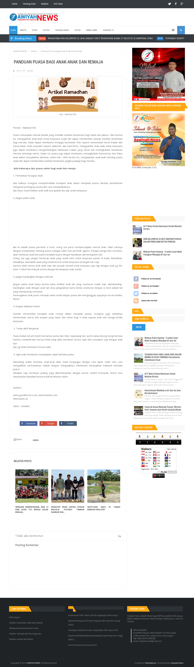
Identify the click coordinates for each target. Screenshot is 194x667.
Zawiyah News (177, 663)
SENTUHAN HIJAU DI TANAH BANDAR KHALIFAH (103, 508)
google (182, 4)
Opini (34, 30)
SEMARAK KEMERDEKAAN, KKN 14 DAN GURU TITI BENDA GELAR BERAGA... (31, 509)
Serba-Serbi (91, 30)
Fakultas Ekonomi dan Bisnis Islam (23, 628)
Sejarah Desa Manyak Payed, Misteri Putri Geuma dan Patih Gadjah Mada (163, 408)
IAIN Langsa (14, 617)
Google (50, 423)
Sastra (46, 30)
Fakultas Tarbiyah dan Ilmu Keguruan (25, 634)
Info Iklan (58, 4)
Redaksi (44, 4)
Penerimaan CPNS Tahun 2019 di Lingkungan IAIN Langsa (93, 615)
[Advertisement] (67, 222)
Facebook (30, 423)
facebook (176, 4)
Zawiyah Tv (108, 30)
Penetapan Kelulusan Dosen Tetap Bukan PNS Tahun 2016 (93, 630)
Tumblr (70, 423)
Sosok (77, 30)
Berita (23, 30)
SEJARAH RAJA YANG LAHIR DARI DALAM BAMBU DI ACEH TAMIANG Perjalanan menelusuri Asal (163, 357)
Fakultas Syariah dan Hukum (21, 639)
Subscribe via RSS (136, 300)
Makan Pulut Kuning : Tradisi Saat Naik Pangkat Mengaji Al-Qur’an (162, 253)
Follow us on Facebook (136, 278)
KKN (149, 38)
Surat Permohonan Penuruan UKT (82, 645)
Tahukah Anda (62, 30)
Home (14, 4)
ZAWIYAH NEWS (33, 663)
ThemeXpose (150, 663)
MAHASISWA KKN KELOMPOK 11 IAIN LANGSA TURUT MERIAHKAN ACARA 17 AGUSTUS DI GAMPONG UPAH (89, 38)
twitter (170, 4)
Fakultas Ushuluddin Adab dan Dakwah (26, 623)
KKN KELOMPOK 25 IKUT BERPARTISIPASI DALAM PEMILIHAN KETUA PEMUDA (162, 240)
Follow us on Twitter (136, 293)
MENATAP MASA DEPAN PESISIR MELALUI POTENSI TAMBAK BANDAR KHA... (67, 509)
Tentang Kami (29, 4)
